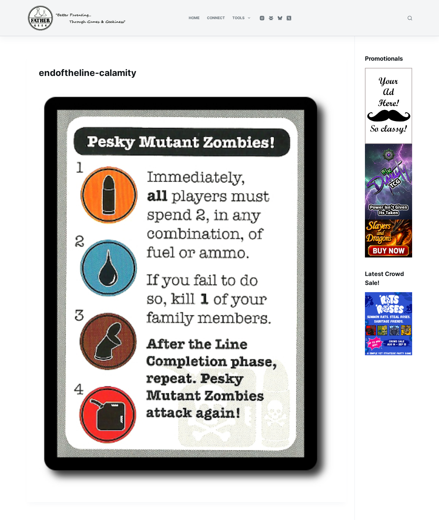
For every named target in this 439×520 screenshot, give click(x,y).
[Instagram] (262, 18)
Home (194, 18)
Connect (216, 18)
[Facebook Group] (271, 18)
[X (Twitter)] (289, 18)
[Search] (410, 18)
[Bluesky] (280, 18)
